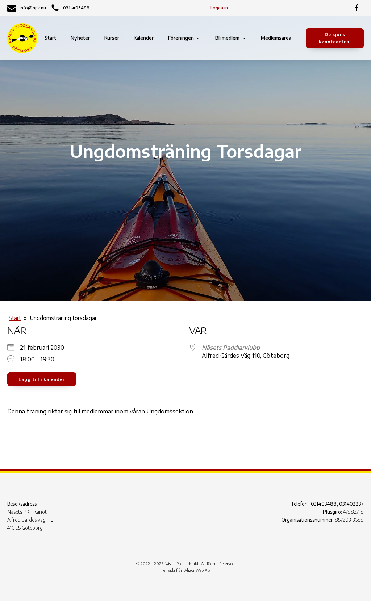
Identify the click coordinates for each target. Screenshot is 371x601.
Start (50, 38)
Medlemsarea (276, 38)
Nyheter (80, 38)
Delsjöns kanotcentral (335, 38)
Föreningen (181, 38)
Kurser (111, 38)
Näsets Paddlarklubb (231, 347)
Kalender (144, 38)
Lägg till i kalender (41, 379)
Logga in (219, 7)
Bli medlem (227, 38)
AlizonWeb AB (197, 570)
